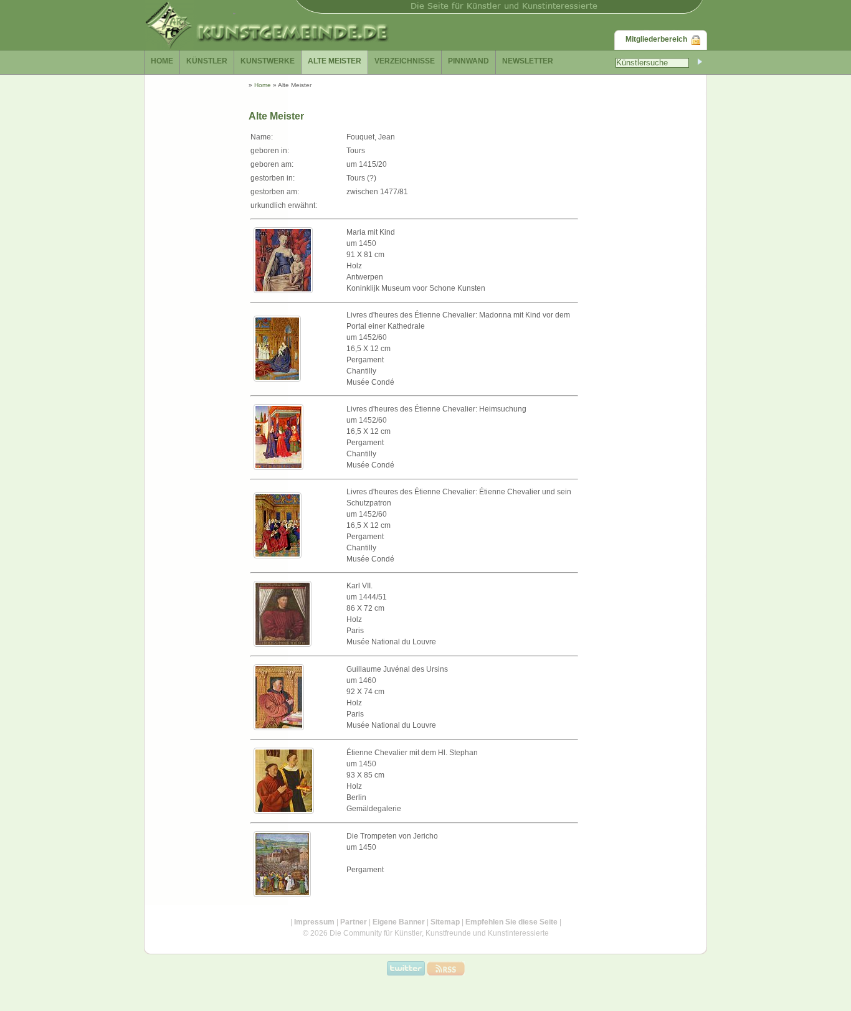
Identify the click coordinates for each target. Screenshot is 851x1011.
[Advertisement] (624, 345)
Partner (353, 922)
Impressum (314, 922)
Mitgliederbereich (656, 39)
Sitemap (445, 922)
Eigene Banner (399, 922)
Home (262, 85)
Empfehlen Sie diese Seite (511, 922)
